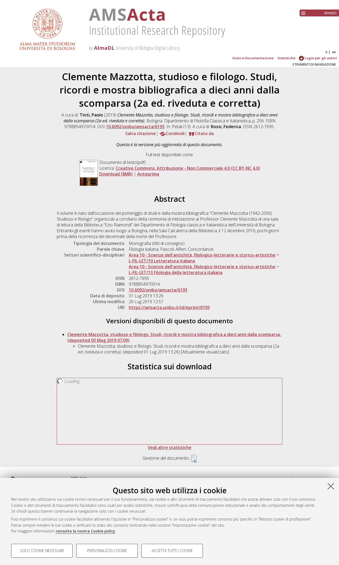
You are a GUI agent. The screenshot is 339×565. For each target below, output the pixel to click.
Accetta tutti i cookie (172, 550)
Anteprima (148, 174)
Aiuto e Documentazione (253, 58)
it (326, 52)
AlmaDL (330, 12)
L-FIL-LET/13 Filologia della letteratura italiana (175, 272)
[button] (194, 459)
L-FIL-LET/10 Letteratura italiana (162, 261)
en (334, 52)
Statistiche (286, 58)
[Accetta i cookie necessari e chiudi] (331, 486)
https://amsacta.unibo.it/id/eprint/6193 (169, 307)
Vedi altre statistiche (169, 447)
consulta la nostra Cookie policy (85, 530)
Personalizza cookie (107, 550)
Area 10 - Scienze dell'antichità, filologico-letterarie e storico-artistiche (202, 255)
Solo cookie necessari (42, 550)
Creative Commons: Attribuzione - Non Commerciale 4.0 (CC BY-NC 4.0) (188, 168)
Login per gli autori (320, 58)
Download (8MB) (116, 174)
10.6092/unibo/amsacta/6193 (135, 126)
